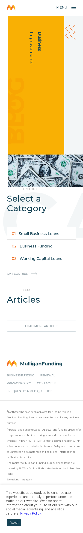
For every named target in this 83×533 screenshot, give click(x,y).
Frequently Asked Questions (30, 391)
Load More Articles (41, 326)
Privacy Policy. (31, 513)
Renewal (47, 375)
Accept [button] (14, 522)
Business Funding (32, 246)
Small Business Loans (35, 234)
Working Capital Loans (37, 258)
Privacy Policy (19, 383)
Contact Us (46, 383)
